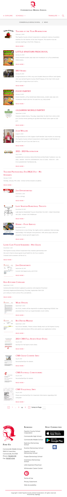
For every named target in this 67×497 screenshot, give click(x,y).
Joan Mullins (22, 130)
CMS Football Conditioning (29, 372)
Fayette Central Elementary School (30, 452)
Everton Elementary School (33, 448)
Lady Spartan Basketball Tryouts (31, 206)
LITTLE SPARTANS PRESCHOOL (32, 51)
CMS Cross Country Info (27, 355)
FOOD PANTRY (23, 91)
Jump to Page (36, 407)
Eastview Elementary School (31, 444)
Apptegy (37, 494)
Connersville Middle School (29, 22)
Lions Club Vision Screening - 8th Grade (22, 244)
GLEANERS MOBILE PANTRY (30, 110)
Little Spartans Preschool (32, 465)
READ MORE (20, 46)
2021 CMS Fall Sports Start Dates (31, 338)
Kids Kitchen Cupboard (14, 282)
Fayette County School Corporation (32, 432)
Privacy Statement (30, 481)
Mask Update (22, 302)
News (46, 22)
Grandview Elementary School (32, 460)
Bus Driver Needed (24, 320)
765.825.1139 (12, 456)
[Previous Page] (9, 407)
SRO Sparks (21, 70)
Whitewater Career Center (33, 468)
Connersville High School (33, 436)
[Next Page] (29, 407)
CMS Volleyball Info (26, 389)
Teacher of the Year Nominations (31, 31)
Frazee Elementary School (33, 456)
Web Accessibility (30, 485)
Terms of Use (28, 478)
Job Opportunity (23, 265)
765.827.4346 (10, 458)
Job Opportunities (24, 190)
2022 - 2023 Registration (27, 151)
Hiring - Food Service (26, 224)
